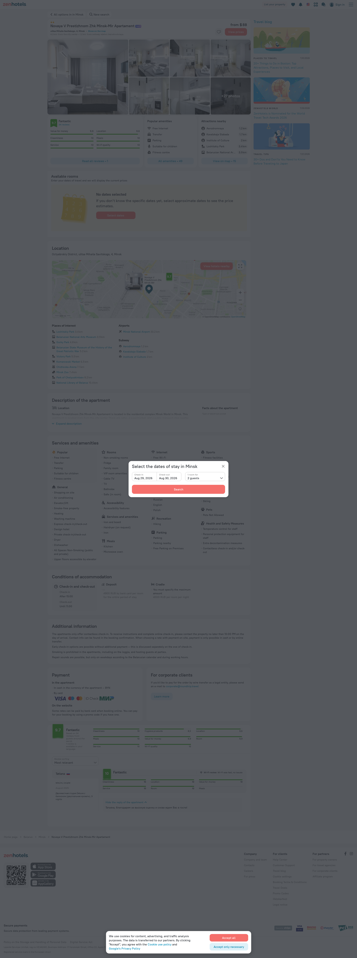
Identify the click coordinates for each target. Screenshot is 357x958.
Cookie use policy (159, 944)
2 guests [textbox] (193, 478)
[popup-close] (223, 466)
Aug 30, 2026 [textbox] (168, 478)
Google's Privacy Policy (124, 948)
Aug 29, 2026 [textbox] (143, 478)
